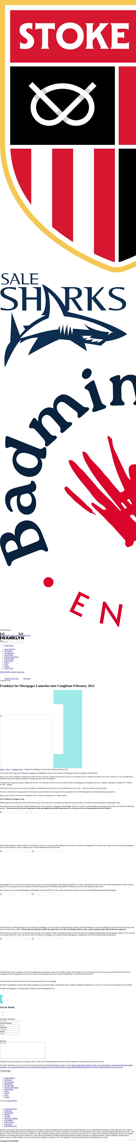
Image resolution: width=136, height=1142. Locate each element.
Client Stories (8, 661)
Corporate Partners (10, 1109)
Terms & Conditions (11, 1118)
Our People (8, 651)
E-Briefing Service (10, 1126)
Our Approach (9, 653)
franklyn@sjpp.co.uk (17, 672)
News (6, 664)
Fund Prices (8, 1124)
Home (2, 769)
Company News (17, 769)
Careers (6, 666)
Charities (7, 1116)
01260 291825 (5, 672)
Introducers (8, 1111)
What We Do (8, 655)
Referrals (7, 1115)
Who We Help (9, 659)
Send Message (5, 1071)
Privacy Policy (9, 1122)
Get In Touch (8, 646)
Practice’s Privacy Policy (56, 1065)
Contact (6, 1097)
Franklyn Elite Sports (11, 657)
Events (6, 663)
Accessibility (8, 1120)
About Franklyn (9, 649)
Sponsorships (8, 1113)
